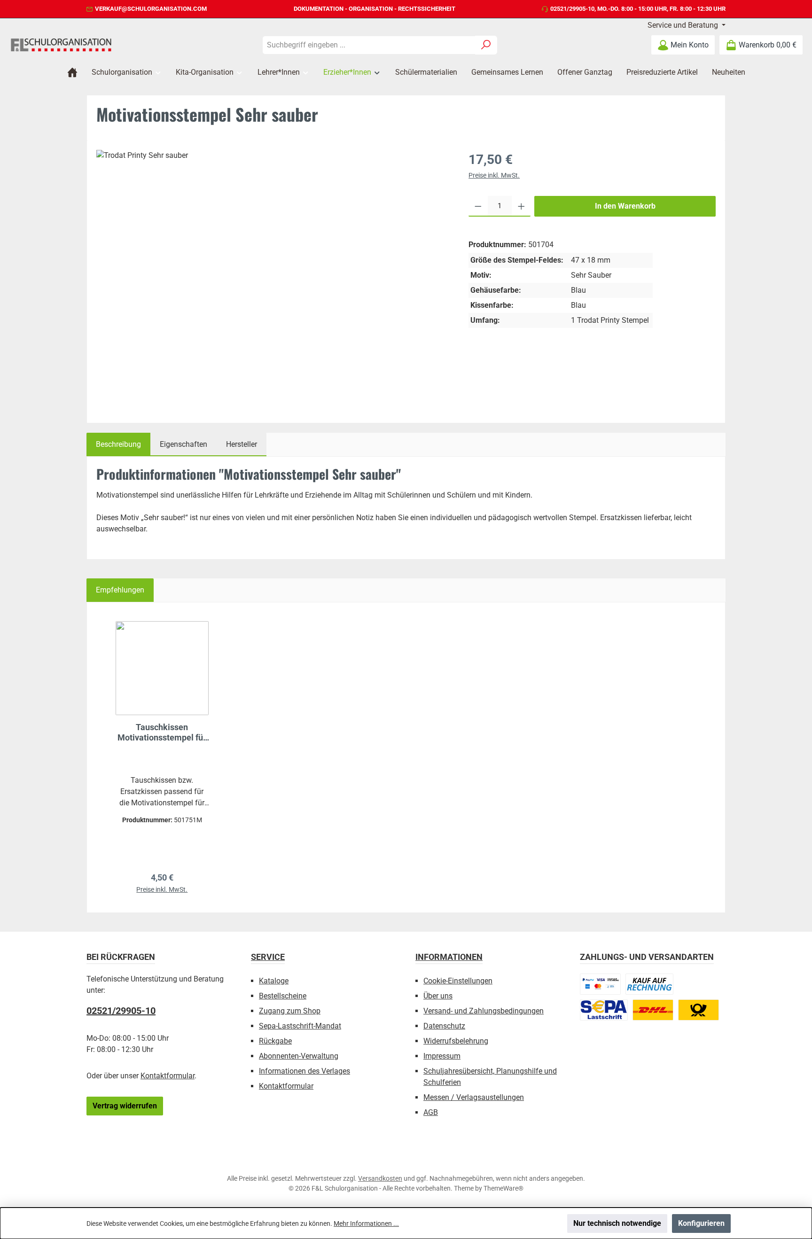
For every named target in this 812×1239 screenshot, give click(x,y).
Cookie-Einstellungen (457, 980)
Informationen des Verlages (304, 1071)
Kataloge (274, 980)
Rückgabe (275, 1040)
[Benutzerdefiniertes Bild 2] (649, 984)
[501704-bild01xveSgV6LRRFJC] (272, 267)
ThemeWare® (503, 1188)
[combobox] (369, 45)
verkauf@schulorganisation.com (151, 8)
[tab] (118, 444)
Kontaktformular (168, 1075)
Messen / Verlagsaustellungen (473, 1097)
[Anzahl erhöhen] (521, 206)
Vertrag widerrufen (125, 1105)
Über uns (438, 995)
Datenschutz (444, 1025)
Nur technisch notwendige (617, 1223)
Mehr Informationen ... (366, 1223)
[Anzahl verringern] (478, 206)
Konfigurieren (701, 1223)
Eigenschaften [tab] (183, 444)
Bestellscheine (282, 995)
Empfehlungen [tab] (120, 589)
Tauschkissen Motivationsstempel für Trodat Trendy (161, 732)
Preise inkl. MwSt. (494, 175)
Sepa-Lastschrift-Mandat (300, 1025)
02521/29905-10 (572, 8)
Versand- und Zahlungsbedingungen (483, 1010)
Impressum (442, 1056)
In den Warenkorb (625, 206)
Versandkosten (380, 1178)
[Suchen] (486, 45)
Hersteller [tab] (241, 444)
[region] (273, 278)
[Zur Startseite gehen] (61, 45)
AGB (430, 1112)
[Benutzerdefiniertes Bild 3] (604, 1010)
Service (268, 957)
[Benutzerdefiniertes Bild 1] (600, 984)
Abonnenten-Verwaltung (298, 1056)
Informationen (449, 957)
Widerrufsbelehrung (455, 1040)
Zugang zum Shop (289, 1010)
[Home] (72, 72)
